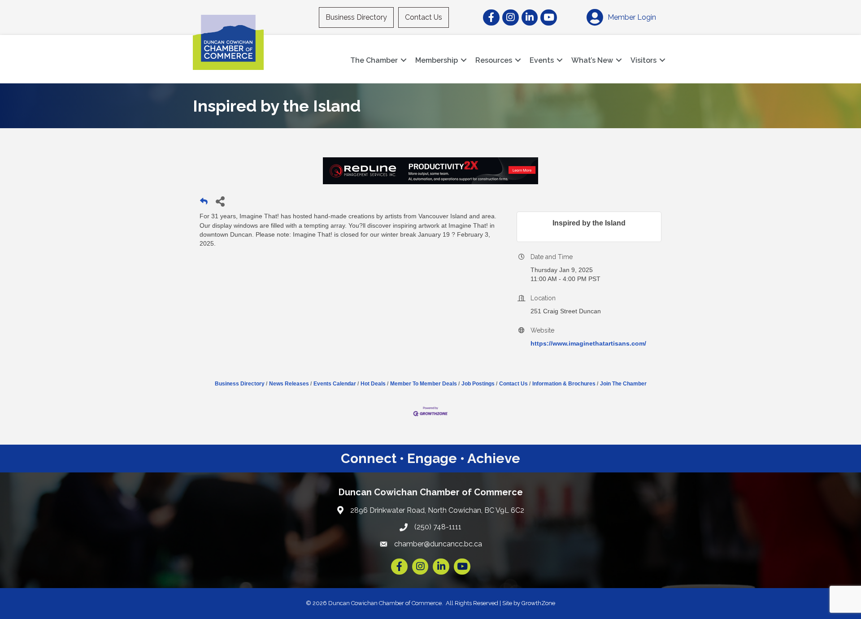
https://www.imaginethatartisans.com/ (588, 343)
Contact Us (423, 17)
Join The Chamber (623, 384)
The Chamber (374, 60)
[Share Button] (220, 201)
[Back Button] (204, 203)
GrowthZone (538, 603)
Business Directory (356, 17)
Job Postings (478, 384)
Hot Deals (373, 384)
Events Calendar (334, 384)
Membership (436, 60)
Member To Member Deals (423, 384)
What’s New (592, 60)
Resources (493, 60)
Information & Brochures (564, 384)
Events (542, 60)
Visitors (644, 60)
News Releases (289, 384)
